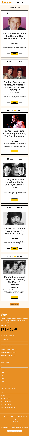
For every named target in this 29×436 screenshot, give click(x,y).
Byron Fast (14, 44)
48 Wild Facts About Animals (8, 346)
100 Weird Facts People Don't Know (9, 343)
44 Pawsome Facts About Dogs (8, 352)
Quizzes (3, 369)
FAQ (19, 419)
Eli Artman (14, 287)
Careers (25, 419)
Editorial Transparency (21, 416)
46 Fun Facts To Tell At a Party (8, 355)
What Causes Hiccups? (6, 404)
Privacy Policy (12, 419)
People (2, 372)
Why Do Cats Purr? (5, 392)
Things (2, 378)
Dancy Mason (14, 92)
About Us (4, 419)
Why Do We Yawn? (5, 398)
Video (2, 381)
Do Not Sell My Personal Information (14, 431)
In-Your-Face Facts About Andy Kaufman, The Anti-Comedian (14, 133)
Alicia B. (14, 190)
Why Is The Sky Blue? (6, 401)
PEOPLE (19, 13)
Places (2, 375)
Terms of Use (14, 421)
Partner (12, 416)
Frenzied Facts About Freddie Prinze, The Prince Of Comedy (14, 231)
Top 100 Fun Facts (5, 339)
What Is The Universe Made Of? (8, 407)
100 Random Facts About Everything (9, 349)
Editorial (3, 365)
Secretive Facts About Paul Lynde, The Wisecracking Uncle (14, 36)
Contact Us (4, 416)
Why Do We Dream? (6, 395)
